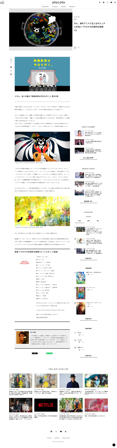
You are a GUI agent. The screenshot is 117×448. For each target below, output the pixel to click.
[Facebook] (104, 2)
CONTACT (49, 438)
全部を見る (88, 258)
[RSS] (115, 2)
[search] (100, 2)
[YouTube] (111, 2)
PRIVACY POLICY (66, 438)
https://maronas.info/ (42, 317)
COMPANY (57, 438)
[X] (107, 2)
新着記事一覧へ (88, 201)
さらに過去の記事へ (88, 158)
